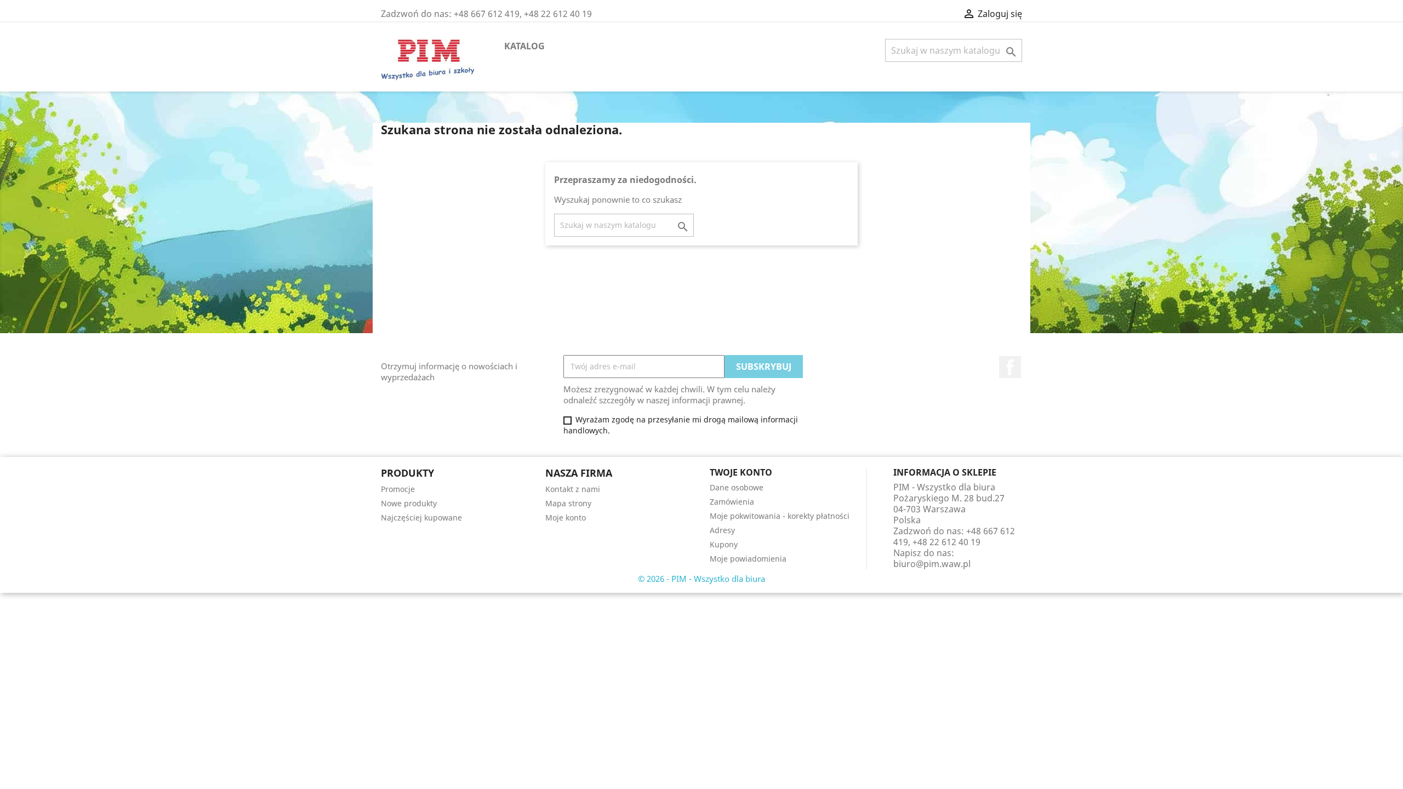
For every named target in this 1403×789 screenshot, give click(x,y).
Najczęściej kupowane (421, 517)
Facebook (1010, 367)
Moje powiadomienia (748, 558)
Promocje (398, 489)
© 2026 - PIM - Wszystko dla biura (701, 578)
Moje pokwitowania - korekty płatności (779, 516)
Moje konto (565, 517)
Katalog (524, 46)
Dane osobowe (736, 487)
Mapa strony (568, 503)
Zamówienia (732, 501)
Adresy (722, 530)
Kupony (724, 544)
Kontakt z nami (572, 489)
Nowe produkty (409, 503)
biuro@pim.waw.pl (932, 564)
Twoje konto (741, 472)
